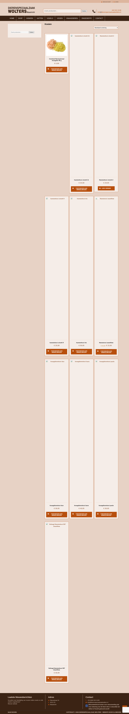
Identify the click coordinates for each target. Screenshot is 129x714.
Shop (20, 18)
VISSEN (60, 18)
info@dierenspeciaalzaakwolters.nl (98, 702)
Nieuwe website (12, 704)
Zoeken (84, 11)
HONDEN (29, 18)
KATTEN (40, 18)
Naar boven (12, 712)
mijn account (107, 1)
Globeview (117, 712)
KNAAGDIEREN (72, 18)
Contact (99, 18)
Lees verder (106, 188)
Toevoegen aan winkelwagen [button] (56, 69)
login (116, 1)
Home (12, 18)
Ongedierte (87, 18)
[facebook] (87, 705)
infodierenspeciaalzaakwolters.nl (109, 12)
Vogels (50, 18)
